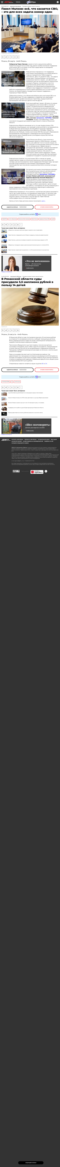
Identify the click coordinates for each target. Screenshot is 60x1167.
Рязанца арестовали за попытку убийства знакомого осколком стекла (25, 412)
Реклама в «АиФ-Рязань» (31, 439)
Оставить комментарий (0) (46, 207)
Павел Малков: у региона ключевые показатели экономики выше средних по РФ (28, 240)
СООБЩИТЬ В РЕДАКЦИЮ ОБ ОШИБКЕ (20, 443)
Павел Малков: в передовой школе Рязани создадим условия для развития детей (28, 235)
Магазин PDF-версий (17, 441)
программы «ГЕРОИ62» (44, 118)
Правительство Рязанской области (10, 53)
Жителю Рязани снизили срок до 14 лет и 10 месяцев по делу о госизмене (26, 402)
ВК (43, 363)
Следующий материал (30, 1162)
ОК (46, 363)
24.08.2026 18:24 (5, 276)
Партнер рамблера (25, 471)
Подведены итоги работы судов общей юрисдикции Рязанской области (26, 407)
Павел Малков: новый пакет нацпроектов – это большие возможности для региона (28, 250)
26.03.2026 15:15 (5, 6)
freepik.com (4, 326)
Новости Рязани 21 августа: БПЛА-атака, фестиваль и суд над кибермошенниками (28, 397)
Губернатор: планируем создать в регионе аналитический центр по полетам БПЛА (28, 245)
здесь (43, 201)
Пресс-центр (54, 439)
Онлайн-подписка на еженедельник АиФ (33, 441)
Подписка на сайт (48, 441)
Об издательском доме (44, 439)
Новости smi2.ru (6, 272)
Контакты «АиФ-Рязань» (17, 439)
